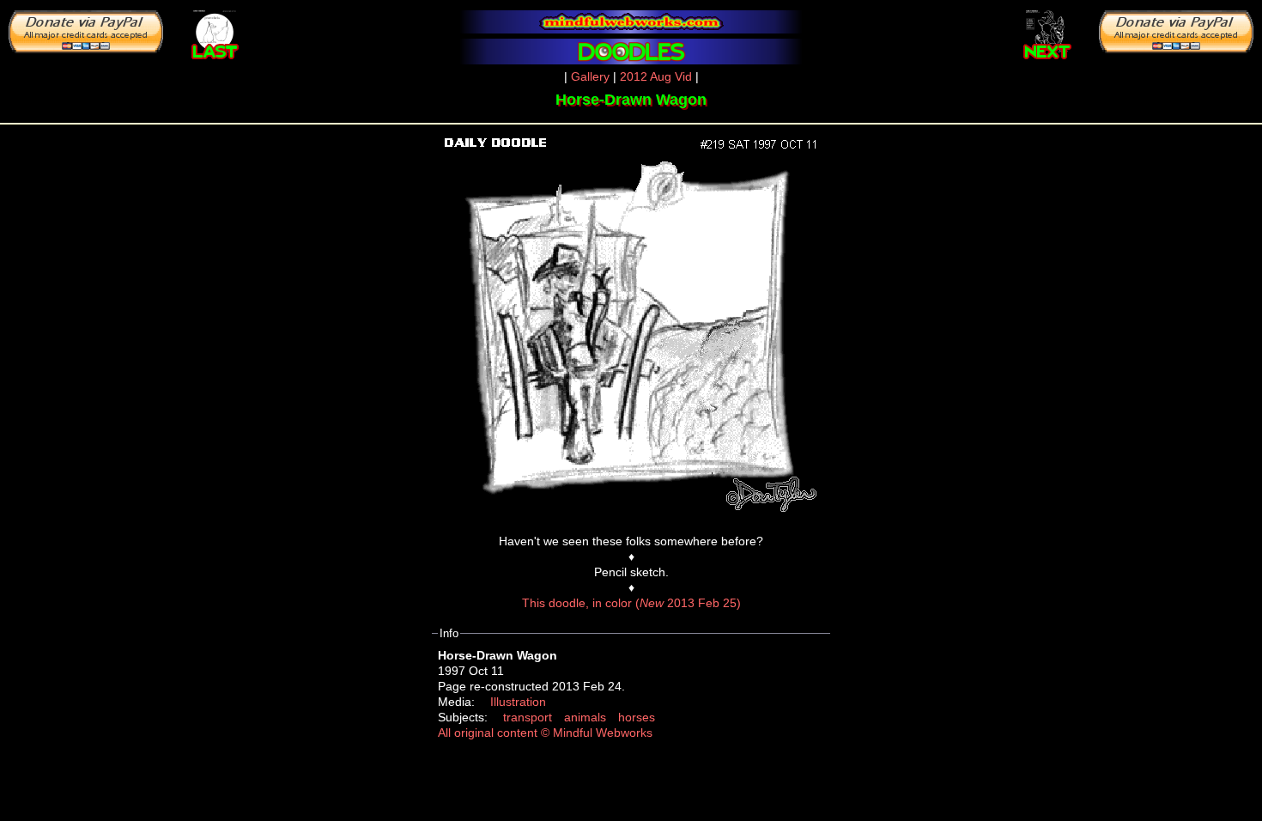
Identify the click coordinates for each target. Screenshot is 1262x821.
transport (527, 717)
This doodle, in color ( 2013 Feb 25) (631, 603)
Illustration (518, 701)
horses (636, 717)
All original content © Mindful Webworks (545, 732)
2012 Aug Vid (656, 76)
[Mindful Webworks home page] (631, 21)
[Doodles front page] (631, 51)
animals (585, 717)
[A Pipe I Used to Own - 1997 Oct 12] (1047, 31)
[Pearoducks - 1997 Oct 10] (214, 31)
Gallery (590, 76)
